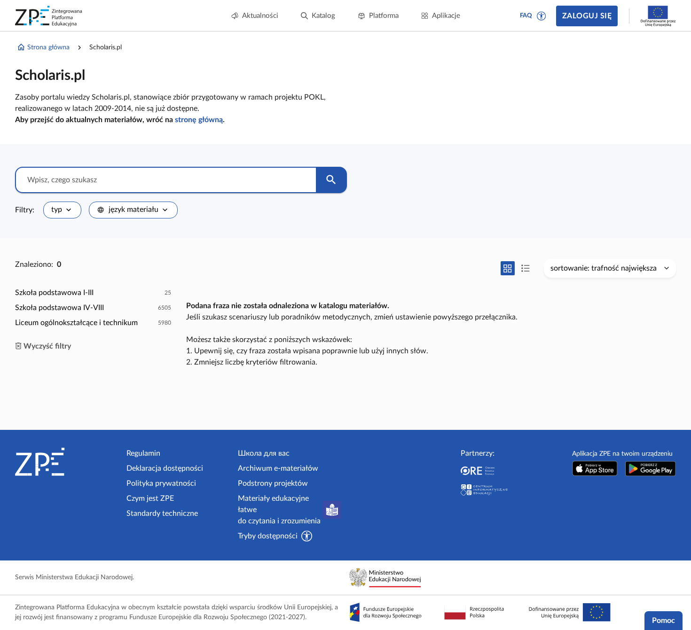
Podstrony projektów (273, 483)
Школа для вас (264, 453)
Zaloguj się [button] (587, 16)
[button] (541, 16)
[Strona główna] (67, 462)
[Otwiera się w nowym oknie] (595, 468)
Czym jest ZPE (150, 498)
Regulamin (143, 453)
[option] (93, 292)
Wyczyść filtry (47, 346)
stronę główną (199, 120)
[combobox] (62, 210)
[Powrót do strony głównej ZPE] (49, 16)
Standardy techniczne (162, 513)
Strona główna (48, 47)
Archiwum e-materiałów (278, 468)
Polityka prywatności (161, 483)
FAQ (526, 16)
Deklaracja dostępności (164, 468)
